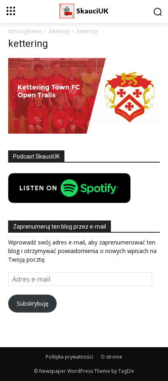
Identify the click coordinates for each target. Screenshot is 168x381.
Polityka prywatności (69, 356)
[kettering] (84, 131)
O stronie (111, 356)
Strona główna (24, 31)
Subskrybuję (33, 303)
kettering (59, 31)
